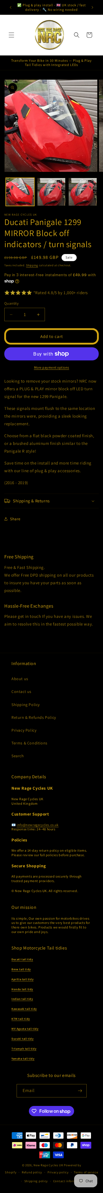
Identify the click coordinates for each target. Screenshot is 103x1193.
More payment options (51, 367)
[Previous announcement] (10, 7)
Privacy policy (58, 1172)
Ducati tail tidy (22, 959)
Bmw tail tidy (21, 969)
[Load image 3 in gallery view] (82, 192)
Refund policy (32, 1172)
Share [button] (15, 518)
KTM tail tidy (20, 1019)
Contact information (68, 1181)
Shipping (32, 265)
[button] (11, 35)
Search (17, 755)
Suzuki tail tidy (22, 1039)
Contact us (21, 691)
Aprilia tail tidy (22, 979)
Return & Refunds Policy (33, 717)
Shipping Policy (25, 704)
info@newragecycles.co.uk (37, 825)
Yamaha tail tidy (23, 1058)
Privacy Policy (23, 730)
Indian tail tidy (22, 999)
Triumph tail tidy (23, 1048)
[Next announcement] (92, 7)
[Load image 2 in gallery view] (51, 192)
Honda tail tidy (22, 989)
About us (19, 678)
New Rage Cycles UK (48, 1165)
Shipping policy (36, 1181)
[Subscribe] (80, 1090)
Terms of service (86, 1172)
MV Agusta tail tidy (24, 1029)
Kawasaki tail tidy (24, 1009)
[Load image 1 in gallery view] (20, 192)
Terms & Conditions (29, 743)
